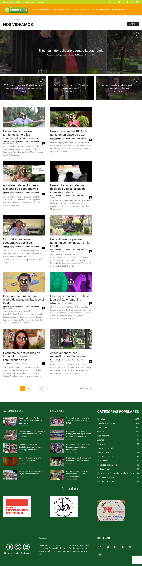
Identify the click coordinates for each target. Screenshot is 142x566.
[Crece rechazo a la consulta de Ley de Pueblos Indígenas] (10, 475)
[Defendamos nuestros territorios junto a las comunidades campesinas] (24, 117)
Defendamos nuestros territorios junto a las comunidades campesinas (20, 134)
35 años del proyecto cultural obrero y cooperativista (30, 459)
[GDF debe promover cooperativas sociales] (24, 225)
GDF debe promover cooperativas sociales (17, 241)
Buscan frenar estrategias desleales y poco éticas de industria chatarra (68, 188)
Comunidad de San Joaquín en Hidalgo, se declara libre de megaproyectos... (78, 447)
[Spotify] (128, 2)
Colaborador (55, 303)
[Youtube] (137, 2)
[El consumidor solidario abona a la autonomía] (71, 52)
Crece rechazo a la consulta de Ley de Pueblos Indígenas (31, 472)
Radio (84, 9)
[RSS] (123, 2)
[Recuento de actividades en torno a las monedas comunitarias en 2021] (24, 339)
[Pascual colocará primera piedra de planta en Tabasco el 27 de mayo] (24, 282)
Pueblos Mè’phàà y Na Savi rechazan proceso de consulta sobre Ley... (30, 420)
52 (40, 388)
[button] (110, 2)
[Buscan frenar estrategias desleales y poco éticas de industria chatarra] (71, 171)
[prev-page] (5, 388)
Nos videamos (39, 9)
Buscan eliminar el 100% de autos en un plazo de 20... (68, 132)
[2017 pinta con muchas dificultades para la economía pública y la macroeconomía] (23, 88)
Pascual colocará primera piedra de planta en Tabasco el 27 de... (23, 299)
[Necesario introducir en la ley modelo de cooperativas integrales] (119, 88)
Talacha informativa (64, 9)
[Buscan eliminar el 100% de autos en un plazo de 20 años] (71, 117)
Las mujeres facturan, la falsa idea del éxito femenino (69, 297)
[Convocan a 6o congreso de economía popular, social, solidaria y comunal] (57, 475)
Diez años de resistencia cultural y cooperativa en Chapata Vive (78, 459)
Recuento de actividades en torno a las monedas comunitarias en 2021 (21, 356)
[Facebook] (114, 2)
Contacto (41, 2)
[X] (132, 2)
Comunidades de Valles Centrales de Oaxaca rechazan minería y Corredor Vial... (31, 447)
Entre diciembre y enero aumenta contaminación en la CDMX (69, 242)
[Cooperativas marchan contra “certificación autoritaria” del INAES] (57, 421)
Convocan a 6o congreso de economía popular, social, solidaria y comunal (77, 473)
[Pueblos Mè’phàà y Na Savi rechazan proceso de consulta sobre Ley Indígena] (10, 421)
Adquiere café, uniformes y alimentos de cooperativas (21, 187)
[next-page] (46, 388)
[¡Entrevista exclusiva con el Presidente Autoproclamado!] (71, 88)
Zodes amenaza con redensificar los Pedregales (68, 354)
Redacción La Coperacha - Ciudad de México (65, 55)
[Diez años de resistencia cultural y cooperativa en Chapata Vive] (57, 461)
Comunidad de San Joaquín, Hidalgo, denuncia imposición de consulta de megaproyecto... (78, 433)
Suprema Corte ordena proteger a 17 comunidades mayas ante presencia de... (32, 433)
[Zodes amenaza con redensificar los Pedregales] (71, 339)
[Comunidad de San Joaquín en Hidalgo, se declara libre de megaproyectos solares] (57, 448)
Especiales (118, 9)
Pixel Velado (100, 9)
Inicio (5, 19)
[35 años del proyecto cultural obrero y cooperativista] (10, 461)
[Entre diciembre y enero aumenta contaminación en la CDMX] (71, 225)
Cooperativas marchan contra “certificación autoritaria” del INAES (77, 420)
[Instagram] (118, 2)
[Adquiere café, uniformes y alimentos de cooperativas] (24, 171)
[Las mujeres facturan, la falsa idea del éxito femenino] (71, 282)
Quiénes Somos (30, 2)
